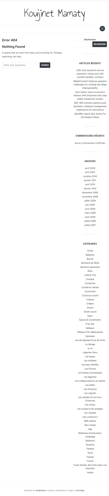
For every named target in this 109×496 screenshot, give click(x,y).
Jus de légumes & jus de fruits (90, 340)
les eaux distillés (90, 364)
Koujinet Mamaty (54, 13)
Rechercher (90, 39)
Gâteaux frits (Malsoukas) (90, 332)
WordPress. (41, 490)
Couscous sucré (90, 295)
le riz (90, 348)
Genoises (90, 336)
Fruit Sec (90, 324)
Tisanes (90, 457)
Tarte (90, 452)
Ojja (90, 429)
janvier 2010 (90, 188)
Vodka (90, 472)
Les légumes (90, 376)
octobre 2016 (90, 176)
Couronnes (90, 291)
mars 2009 (90, 212)
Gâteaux (90, 328)
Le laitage (90, 344)
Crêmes (90, 299)
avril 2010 (90, 184)
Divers (90, 307)
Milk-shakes (90, 421)
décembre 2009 (90, 192)
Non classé (90, 425)
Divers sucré (90, 311)
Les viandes (90, 412)
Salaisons (90, 440)
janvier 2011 (90, 180)
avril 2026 (90, 168)
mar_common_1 (90, 417)
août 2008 (90, 217)
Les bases (90, 356)
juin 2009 (90, 204)
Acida (90, 250)
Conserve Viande (90, 287)
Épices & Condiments (90, 319)
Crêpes (90, 303)
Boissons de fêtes (90, 263)
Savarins (90, 444)
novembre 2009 (90, 196)
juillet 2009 (90, 200)
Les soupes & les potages (90, 408)
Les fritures (90, 368)
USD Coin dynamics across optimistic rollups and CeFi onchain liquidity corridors (90, 73)
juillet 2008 (90, 221)
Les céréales (90, 360)
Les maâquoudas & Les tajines (90, 380)
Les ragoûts (90, 393)
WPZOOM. (80, 490)
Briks (90, 271)
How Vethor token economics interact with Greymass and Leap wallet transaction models (90, 95)
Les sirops (90, 404)
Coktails (90, 279)
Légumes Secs (90, 352)
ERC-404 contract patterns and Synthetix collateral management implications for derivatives (90, 106)
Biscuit (90, 259)
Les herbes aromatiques (90, 372)
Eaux (90, 315)
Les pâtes (90, 385)
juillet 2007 (90, 225)
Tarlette (90, 448)
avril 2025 (90, 172)
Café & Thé (90, 275)
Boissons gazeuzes (90, 267)
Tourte (90, 461)
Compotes (90, 283)
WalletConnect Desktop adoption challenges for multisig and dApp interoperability (90, 84)
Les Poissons (90, 389)
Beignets (90, 254)
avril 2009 (90, 208)
